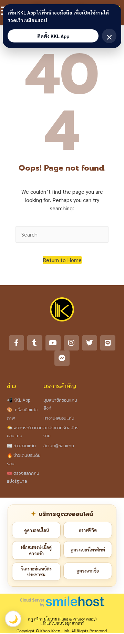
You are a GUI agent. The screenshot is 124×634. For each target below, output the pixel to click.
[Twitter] (89, 342)
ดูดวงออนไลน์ (36, 530)
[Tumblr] (34, 342)
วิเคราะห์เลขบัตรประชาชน (36, 572)
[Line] (107, 342)
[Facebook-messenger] (62, 358)
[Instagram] (71, 342)
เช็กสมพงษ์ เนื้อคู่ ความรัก (36, 550)
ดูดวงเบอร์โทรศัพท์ (88, 550)
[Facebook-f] (16, 342)
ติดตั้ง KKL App (53, 36)
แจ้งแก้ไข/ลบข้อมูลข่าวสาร (62, 623)
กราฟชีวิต (88, 530)
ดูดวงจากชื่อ (87, 571)
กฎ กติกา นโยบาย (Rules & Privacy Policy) (62, 619)
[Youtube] (53, 342)
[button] (62, 260)
